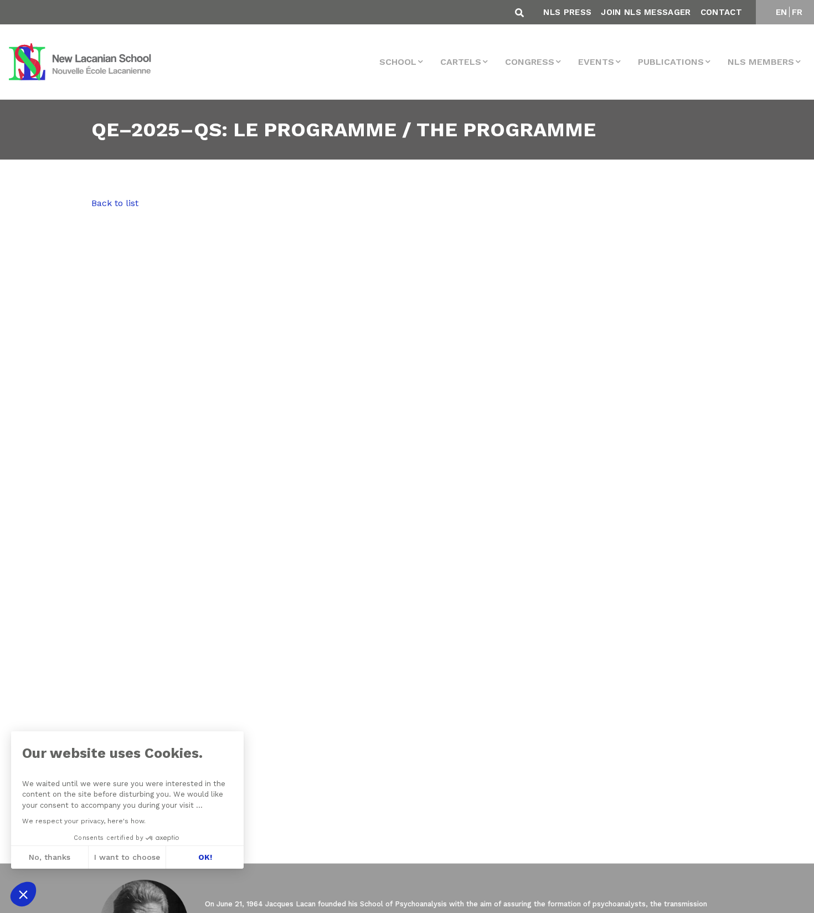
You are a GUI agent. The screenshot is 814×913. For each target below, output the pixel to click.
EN (781, 12)
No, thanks (49, 857)
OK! (205, 857)
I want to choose (127, 857)
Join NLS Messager (646, 12)
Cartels (460, 62)
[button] (23, 894)
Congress (529, 62)
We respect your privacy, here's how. (84, 821)
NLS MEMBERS (761, 62)
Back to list (114, 203)
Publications (671, 62)
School (397, 62)
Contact (721, 12)
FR (797, 12)
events (596, 62)
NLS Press (567, 12)
